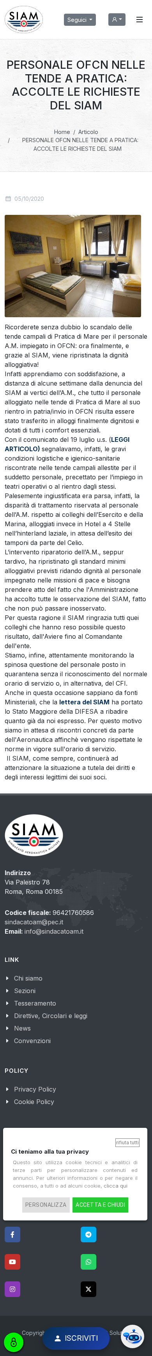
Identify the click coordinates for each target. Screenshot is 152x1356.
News (22, 1028)
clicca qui (115, 1186)
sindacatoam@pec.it (34, 922)
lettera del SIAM (84, 702)
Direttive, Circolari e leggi (50, 1016)
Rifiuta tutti (127, 1142)
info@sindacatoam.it (54, 931)
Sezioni (24, 991)
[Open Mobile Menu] (139, 19)
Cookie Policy (34, 1102)
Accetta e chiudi (100, 1205)
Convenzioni (32, 1041)
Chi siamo (28, 978)
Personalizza (46, 1205)
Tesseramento (35, 1003)
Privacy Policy (35, 1089)
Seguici (77, 19)
